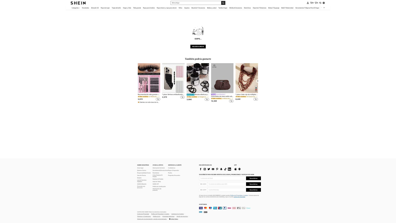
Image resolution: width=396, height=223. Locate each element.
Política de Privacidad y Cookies (239, 195)
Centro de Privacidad (143, 214)
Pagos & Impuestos (173, 170)
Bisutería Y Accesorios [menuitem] (198, 8)
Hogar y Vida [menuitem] (127, 8)
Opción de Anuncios (182, 216)
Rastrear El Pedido (158, 179)
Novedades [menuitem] (85, 8)
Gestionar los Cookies (177, 214)
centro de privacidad (239, 197)
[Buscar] (223, 3)
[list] (215, 169)
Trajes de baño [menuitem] (116, 8)
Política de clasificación (159, 186)
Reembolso (156, 173)
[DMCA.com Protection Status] (205, 212)
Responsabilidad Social (144, 173)
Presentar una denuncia (141, 187)
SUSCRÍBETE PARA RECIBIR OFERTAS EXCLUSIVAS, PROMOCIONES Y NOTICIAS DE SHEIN (226, 174)
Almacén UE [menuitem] (95, 8)
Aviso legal (140, 168)
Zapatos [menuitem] (186, 8)
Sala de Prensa (141, 175)
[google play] (239, 170)
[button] (320, 3)
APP (235, 165)
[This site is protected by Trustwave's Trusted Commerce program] (200, 212)
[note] (149, 102)
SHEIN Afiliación (141, 184)
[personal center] (308, 3)
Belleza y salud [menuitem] (211, 8)
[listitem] (149, 83)
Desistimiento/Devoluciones (160, 170)
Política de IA (156, 216)
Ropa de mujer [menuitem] (105, 8)
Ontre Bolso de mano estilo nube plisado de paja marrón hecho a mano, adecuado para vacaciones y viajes (222, 96)
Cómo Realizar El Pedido (158, 175)
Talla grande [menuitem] (137, 8)
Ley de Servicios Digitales (141, 180)
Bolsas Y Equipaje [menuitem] (273, 8)
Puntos (170, 173)
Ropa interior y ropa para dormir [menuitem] (167, 8)
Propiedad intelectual (168, 216)
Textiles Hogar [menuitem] (222, 8)
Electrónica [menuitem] (247, 8)
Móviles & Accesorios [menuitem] (235, 8)
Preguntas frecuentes (174, 175)
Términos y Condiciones (144, 216)
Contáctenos (171, 168)
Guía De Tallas (157, 181)
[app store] (235, 170)
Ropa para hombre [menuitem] (149, 8)
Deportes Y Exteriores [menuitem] (259, 8)
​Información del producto (157, 189)
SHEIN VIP (156, 184)
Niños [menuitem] (180, 8)
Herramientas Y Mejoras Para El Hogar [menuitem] (307, 8)
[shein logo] (78, 3)
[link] (312, 3)
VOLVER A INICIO (198, 46)
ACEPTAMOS (203, 204)
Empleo (139, 178)
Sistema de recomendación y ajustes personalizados (152, 219)
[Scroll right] (324, 8)
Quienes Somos (141, 170)
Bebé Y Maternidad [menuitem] (287, 8)
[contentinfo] (230, 208)
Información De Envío (159, 168)
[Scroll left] (321, 8)
